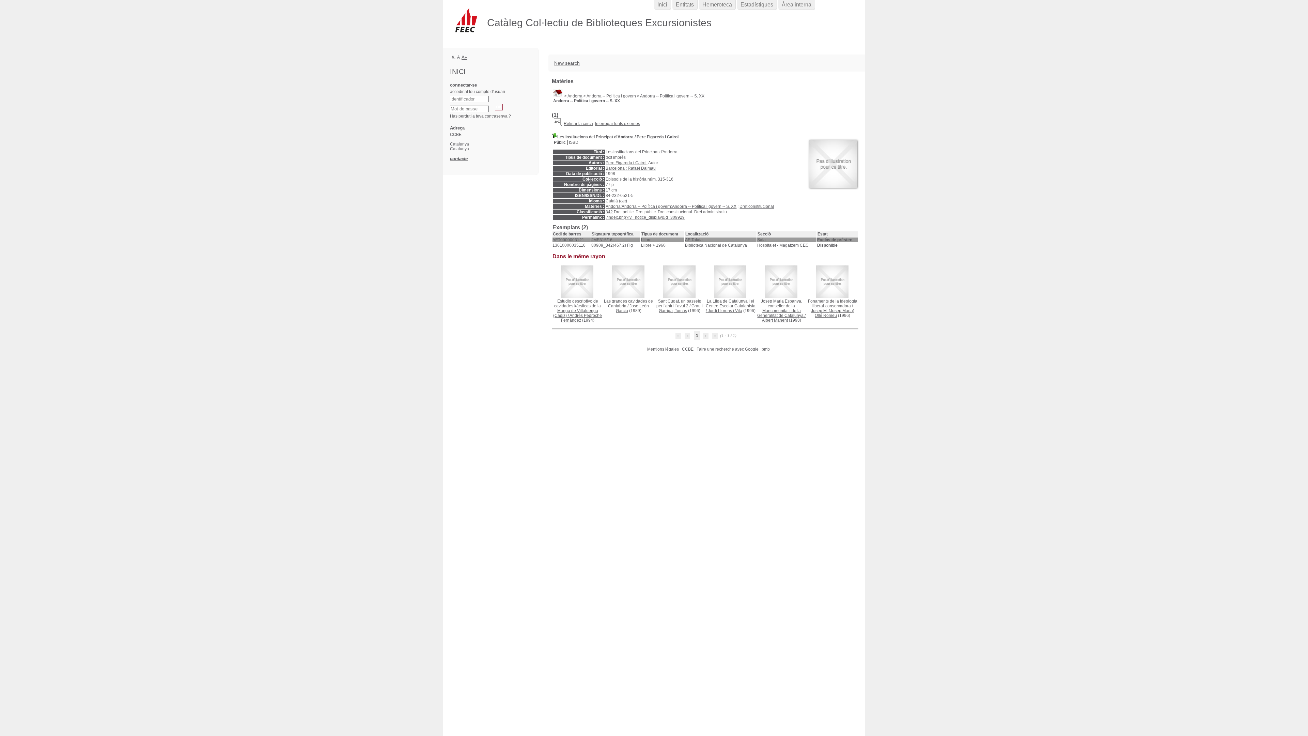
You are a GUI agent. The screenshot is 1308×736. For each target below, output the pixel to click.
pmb (766, 349)
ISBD (573, 142)
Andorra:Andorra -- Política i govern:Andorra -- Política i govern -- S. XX (671, 206)
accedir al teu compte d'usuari (477, 91)
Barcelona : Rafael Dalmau (631, 168)
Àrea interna (796, 4)
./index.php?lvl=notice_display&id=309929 (645, 217)
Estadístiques (757, 4)
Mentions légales (663, 349)
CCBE (688, 349)
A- (453, 57)
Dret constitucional (756, 206)
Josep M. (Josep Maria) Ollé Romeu (832, 313)
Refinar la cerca (578, 123)
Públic (560, 142)
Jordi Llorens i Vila (725, 310)
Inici (662, 4)
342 (609, 212)
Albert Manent (775, 320)
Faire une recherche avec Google (728, 349)
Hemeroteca (717, 4)
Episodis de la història (626, 179)
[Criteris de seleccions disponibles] (558, 123)
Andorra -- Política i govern (611, 96)
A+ (464, 57)
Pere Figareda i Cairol (658, 137)
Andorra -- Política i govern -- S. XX (672, 96)
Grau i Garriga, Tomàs (681, 308)
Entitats (685, 4)
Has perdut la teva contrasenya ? (480, 116)
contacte (459, 158)
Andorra (574, 96)
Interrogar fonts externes (617, 123)
